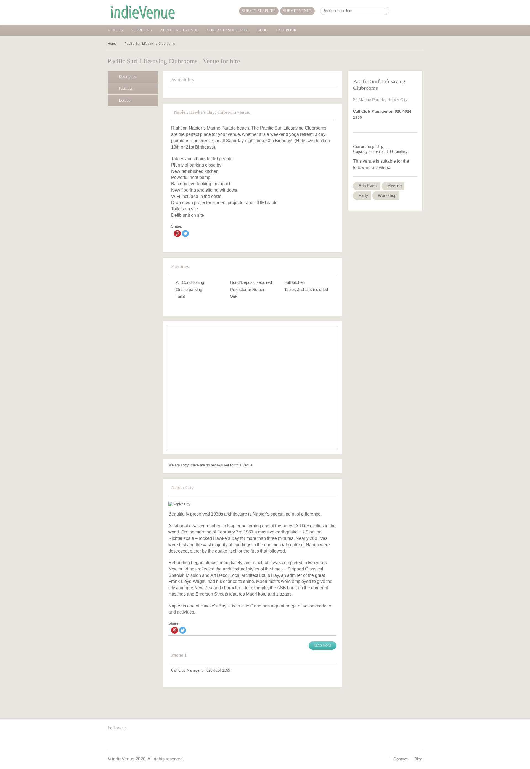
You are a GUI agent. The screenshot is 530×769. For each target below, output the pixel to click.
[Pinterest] (177, 233)
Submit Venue (297, 11)
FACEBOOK (286, 30)
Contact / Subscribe (228, 30)
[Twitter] (185, 233)
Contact (400, 759)
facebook (112, 740)
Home (112, 44)
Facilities (126, 88)
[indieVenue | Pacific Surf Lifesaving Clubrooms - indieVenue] (142, 12)
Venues (115, 30)
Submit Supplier (259, 11)
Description (128, 77)
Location (125, 100)
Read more (323, 645)
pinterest (121, 740)
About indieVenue (179, 30)
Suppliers (141, 30)
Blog (262, 30)
